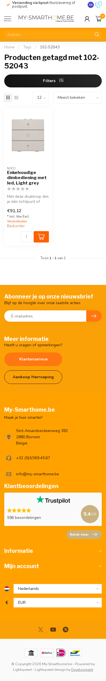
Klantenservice (33, 359)
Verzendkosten (17, 221)
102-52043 (50, 47)
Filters (50, 80)
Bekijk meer (79, 534)
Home (9, 47)
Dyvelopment (82, 669)
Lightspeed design (50, 669)
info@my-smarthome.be (37, 474)
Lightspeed (22, 669)
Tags (27, 47)
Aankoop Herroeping (33, 377)
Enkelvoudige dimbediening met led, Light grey (27, 178)
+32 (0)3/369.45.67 (33, 458)
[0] (99, 18)
